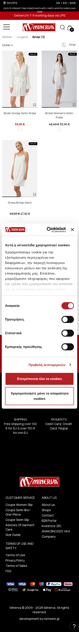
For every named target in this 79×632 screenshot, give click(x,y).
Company (49, 536)
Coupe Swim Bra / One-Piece (18, 512)
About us (48, 505)
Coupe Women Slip (19, 505)
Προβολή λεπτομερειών (47, 365)
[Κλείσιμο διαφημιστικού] (72, 229)
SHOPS (12, 3)
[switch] (67, 319)
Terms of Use (15, 555)
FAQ (8, 571)
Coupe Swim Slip (17, 520)
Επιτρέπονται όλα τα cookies (39, 379)
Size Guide (13, 535)
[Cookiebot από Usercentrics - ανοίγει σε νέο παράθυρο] (49, 230)
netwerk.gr (52, 619)
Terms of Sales (16, 566)
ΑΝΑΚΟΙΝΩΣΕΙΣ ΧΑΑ (56, 531)
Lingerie (22, 37)
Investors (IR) (51, 526)
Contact (48, 515)
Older (6, 45)
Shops (46, 510)
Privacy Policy (15, 560)
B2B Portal (49, 520)
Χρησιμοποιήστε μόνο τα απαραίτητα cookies (39, 395)
